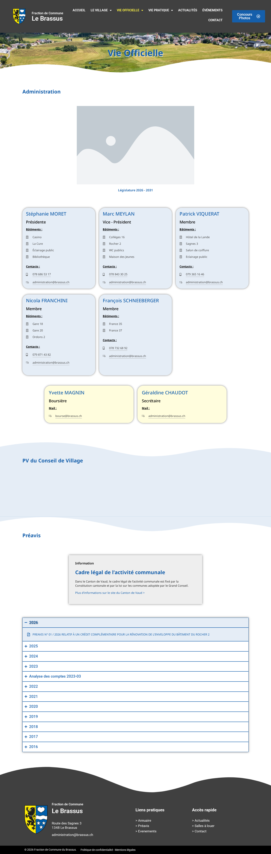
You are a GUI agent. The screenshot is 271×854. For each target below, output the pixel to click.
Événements (212, 10)
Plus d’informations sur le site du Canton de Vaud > (110, 593)
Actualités (187, 10)
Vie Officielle (128, 10)
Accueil (79, 10)
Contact (215, 20)
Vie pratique (158, 10)
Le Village (99, 10)
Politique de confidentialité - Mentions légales (108, 849)
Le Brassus (47, 16)
